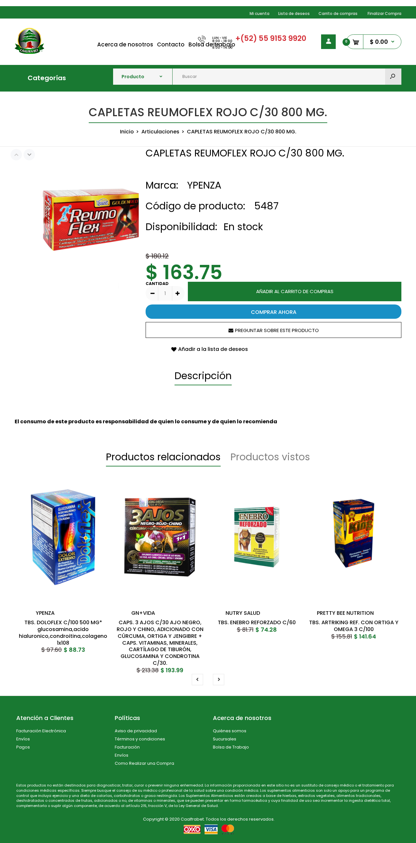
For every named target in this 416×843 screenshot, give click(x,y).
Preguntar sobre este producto (277, 330)
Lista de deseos (294, 13)
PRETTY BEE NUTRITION (345, 613)
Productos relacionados (163, 457)
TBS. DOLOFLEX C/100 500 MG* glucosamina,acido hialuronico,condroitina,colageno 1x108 (63, 632)
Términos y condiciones (140, 739)
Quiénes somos (229, 731)
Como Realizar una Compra (144, 763)
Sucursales (224, 739)
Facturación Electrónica (41, 731)
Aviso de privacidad (136, 731)
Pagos (23, 747)
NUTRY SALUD (243, 613)
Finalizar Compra (384, 13)
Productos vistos (270, 457)
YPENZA (204, 185)
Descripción (203, 376)
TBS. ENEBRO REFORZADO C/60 (257, 622)
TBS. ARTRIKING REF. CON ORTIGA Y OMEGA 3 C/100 (353, 626)
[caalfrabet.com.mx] (29, 52)
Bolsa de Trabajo (231, 747)
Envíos (23, 739)
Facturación (127, 747)
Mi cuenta (259, 13)
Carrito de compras (338, 13)
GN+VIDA (143, 613)
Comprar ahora (273, 312)
